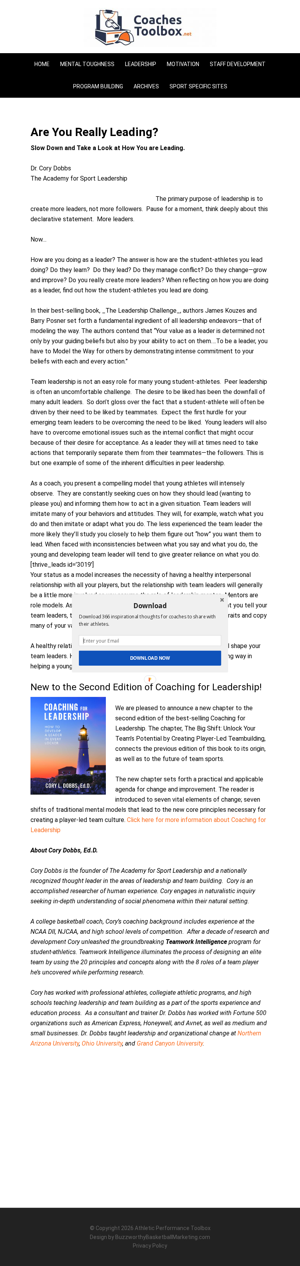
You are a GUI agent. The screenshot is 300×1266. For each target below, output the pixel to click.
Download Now (150, 657)
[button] (150, 605)
